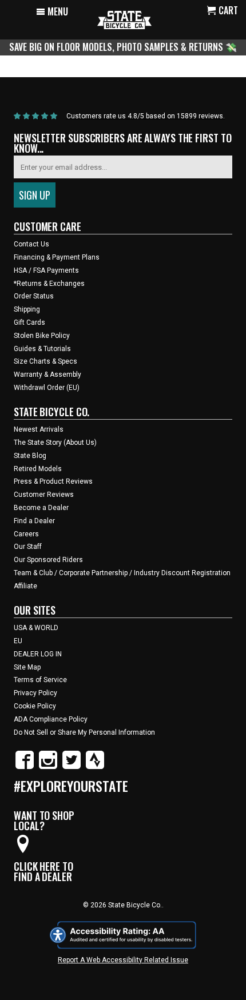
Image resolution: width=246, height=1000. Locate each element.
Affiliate (25, 586)
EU (18, 641)
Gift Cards (29, 322)
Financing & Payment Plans (57, 257)
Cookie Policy (35, 706)
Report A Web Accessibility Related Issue (123, 960)
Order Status (34, 296)
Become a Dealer (41, 508)
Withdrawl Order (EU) (47, 388)
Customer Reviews (44, 495)
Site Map (27, 667)
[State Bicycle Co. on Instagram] (48, 767)
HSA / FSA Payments (46, 270)
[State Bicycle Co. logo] (124, 20)
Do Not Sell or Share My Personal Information (84, 732)
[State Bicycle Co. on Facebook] (24, 767)
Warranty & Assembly (47, 374)
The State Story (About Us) (55, 443)
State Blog (30, 456)
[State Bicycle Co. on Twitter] (71, 767)
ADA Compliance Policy (51, 719)
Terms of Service (40, 680)
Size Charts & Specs (45, 361)
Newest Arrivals (39, 429)
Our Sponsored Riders (48, 560)
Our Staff (28, 547)
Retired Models (38, 469)
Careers (26, 534)
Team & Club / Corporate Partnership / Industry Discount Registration (122, 573)
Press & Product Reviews (53, 481)
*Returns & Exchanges (49, 284)
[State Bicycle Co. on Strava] (95, 767)
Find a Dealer (34, 521)
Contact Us (31, 244)
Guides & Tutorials (42, 349)
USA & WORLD (36, 628)
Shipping (27, 309)
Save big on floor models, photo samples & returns (117, 47)
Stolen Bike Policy (42, 336)
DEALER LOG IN (38, 654)
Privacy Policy (35, 693)
